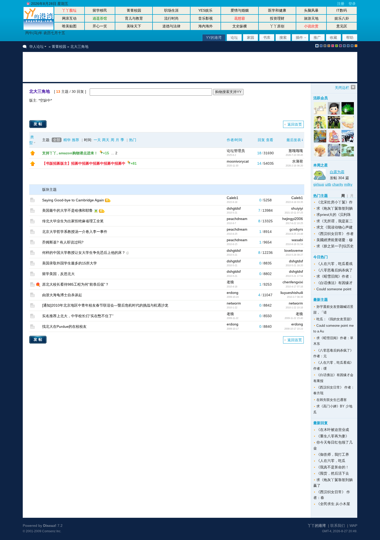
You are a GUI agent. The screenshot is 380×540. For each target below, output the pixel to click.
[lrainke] (320, 108)
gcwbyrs (296, 229)
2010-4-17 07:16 (294, 286)
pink (332, 45)
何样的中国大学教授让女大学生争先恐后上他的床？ (83, 252)
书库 (266, 37)
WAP (353, 525)
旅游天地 (311, 18)
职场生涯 (171, 10)
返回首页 (294, 124)
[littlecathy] (347, 150)
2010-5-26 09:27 (294, 255)
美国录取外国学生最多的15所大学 (69, 263)
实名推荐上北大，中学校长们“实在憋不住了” (77, 316)
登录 (352, 4)
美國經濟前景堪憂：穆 (334, 240)
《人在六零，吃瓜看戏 (334, 264)
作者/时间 (234, 140)
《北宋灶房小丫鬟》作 (334, 202)
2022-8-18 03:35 (294, 202)
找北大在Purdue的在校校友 (64, 326)
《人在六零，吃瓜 (330, 461)
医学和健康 (277, 10)
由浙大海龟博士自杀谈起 (62, 295)
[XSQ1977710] (320, 122)
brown (329, 45)
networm (234, 303)
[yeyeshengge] (320, 136)
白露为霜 (337, 172)
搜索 (283, 37)
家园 (250, 37)
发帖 (38, 124)
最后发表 (293, 140)
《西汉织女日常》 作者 (335, 234)
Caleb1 (232, 198)
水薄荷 (297, 161)
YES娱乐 (205, 10)
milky (348, 184)
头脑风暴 (311, 10)
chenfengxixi (293, 282)
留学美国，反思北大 (58, 274)
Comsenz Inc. (51, 531)
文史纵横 (239, 26)
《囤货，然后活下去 (332, 473)
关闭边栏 (342, 88)
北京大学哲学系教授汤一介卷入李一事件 (74, 232)
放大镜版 (348, 45)
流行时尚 (171, 18)
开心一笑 (100, 26)
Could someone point (333, 289)
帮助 (349, 37)
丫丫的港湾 (317, 525)
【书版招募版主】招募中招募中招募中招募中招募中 (83, 163)
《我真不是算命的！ (332, 467)
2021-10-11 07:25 (294, 212)
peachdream (237, 219)
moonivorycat (238, 161)
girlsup (318, 184)
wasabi (297, 240)
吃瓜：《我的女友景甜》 (334, 319)
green (336, 45)
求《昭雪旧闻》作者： (334, 276)
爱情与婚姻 (240, 10)
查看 (269, 140)
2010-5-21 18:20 (294, 265)
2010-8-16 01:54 (294, 244)
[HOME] (39, 28)
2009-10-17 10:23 (293, 329)
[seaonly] (334, 108)
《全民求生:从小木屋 (333, 504)
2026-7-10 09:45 (294, 155)
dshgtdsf (234, 208)
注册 (340, 4)
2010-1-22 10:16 (294, 307)
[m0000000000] (347, 108)
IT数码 (341, 10)
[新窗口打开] (32, 154)
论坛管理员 (236, 151)
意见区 (341, 26)
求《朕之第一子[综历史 (335, 246)
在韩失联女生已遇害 (331, 400)
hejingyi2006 (292, 219)
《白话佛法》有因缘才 (334, 283)
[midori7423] (347, 136)
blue (321, 45)
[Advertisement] (122, 67)
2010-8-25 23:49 (294, 234)
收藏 (333, 37)
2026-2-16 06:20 (294, 165)
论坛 (234, 37)
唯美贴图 (69, 26)
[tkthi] (347, 122)
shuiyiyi (297, 208)
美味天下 (134, 26)
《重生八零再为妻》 (332, 436)
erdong (232, 293)
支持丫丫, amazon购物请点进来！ (70, 153)
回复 (261, 140)
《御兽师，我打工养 (332, 454)
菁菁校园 (134, 10)
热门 (132, 140)
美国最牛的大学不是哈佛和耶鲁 (67, 210)
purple (340, 45)
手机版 (356, 45)
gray (325, 45)
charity (337, 184)
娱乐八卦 (342, 18)
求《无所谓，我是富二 (334, 221)
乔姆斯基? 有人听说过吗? (62, 242)
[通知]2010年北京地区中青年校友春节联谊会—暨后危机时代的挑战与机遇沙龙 (105, 305)
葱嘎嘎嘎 (295, 151)
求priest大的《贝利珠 (333, 214)
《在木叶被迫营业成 (332, 430)
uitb (328, 184)
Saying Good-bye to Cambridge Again (73, 200)
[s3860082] (334, 136)
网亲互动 (69, 18)
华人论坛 (36, 46)
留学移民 (100, 10)
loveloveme (293, 250)
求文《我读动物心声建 (334, 227)
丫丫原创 (277, 26)
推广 (317, 37)
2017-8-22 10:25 (294, 223)
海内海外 (205, 26)
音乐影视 (205, 18)
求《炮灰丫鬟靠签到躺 (334, 208)
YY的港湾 (214, 37)
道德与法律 (171, 26)
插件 (299, 37)
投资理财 (277, 18)
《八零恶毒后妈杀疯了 (334, 270)
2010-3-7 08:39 (295, 297)
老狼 (230, 282)
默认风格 (316, 45)
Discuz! (49, 525)
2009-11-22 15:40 (294, 318)
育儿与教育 (134, 18)
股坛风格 (344, 45)
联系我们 (337, 525)
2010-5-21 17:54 (294, 276)
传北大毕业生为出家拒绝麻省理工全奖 (73, 221)
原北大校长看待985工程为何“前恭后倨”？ (75, 284)
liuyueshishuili (291, 293)
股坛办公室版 (352, 45)
